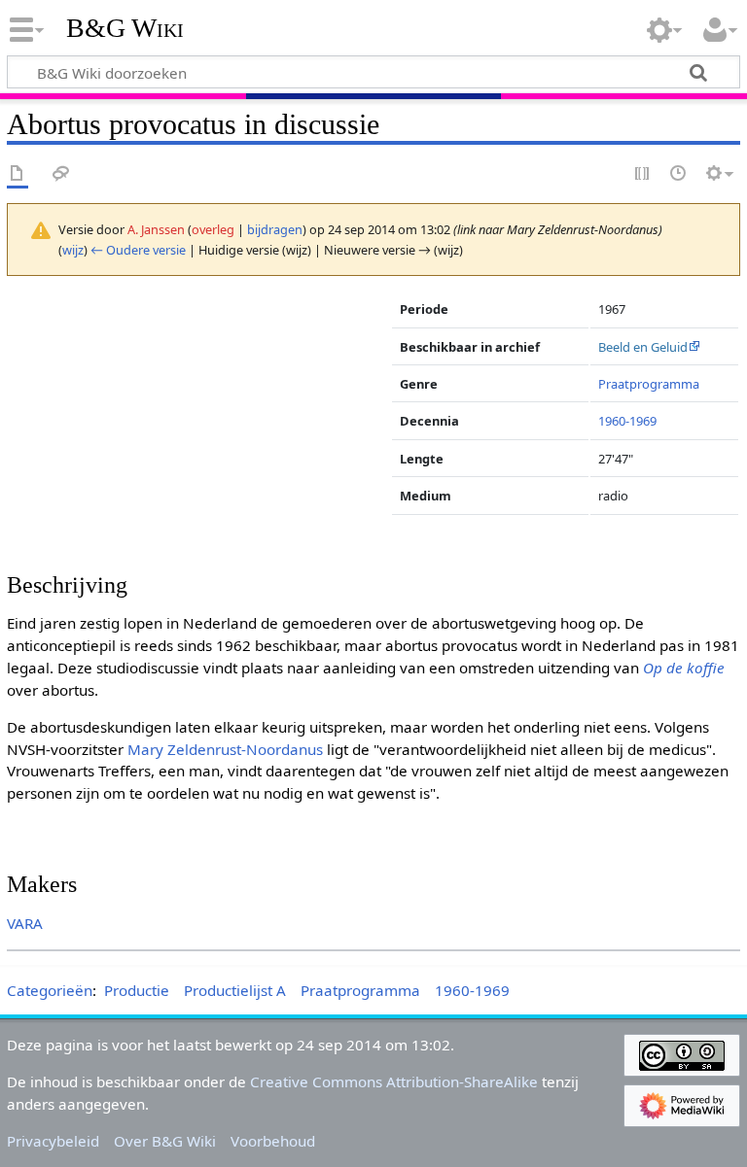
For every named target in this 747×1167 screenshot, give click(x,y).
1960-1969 (627, 420)
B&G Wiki (125, 28)
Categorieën (49, 990)
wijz (73, 249)
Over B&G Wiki (165, 1140)
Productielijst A (235, 990)
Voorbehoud (273, 1140)
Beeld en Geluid (643, 347)
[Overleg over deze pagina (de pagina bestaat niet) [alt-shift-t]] (61, 174)
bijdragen (274, 229)
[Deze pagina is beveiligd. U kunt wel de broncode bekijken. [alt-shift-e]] (643, 174)
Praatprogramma (648, 384)
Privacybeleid (53, 1140)
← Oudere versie (138, 249)
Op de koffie (684, 667)
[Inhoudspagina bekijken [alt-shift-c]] (17, 174)
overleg (213, 229)
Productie (136, 990)
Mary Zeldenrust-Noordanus (225, 749)
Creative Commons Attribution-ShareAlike (394, 1081)
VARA (25, 923)
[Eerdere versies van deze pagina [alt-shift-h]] (679, 174)
